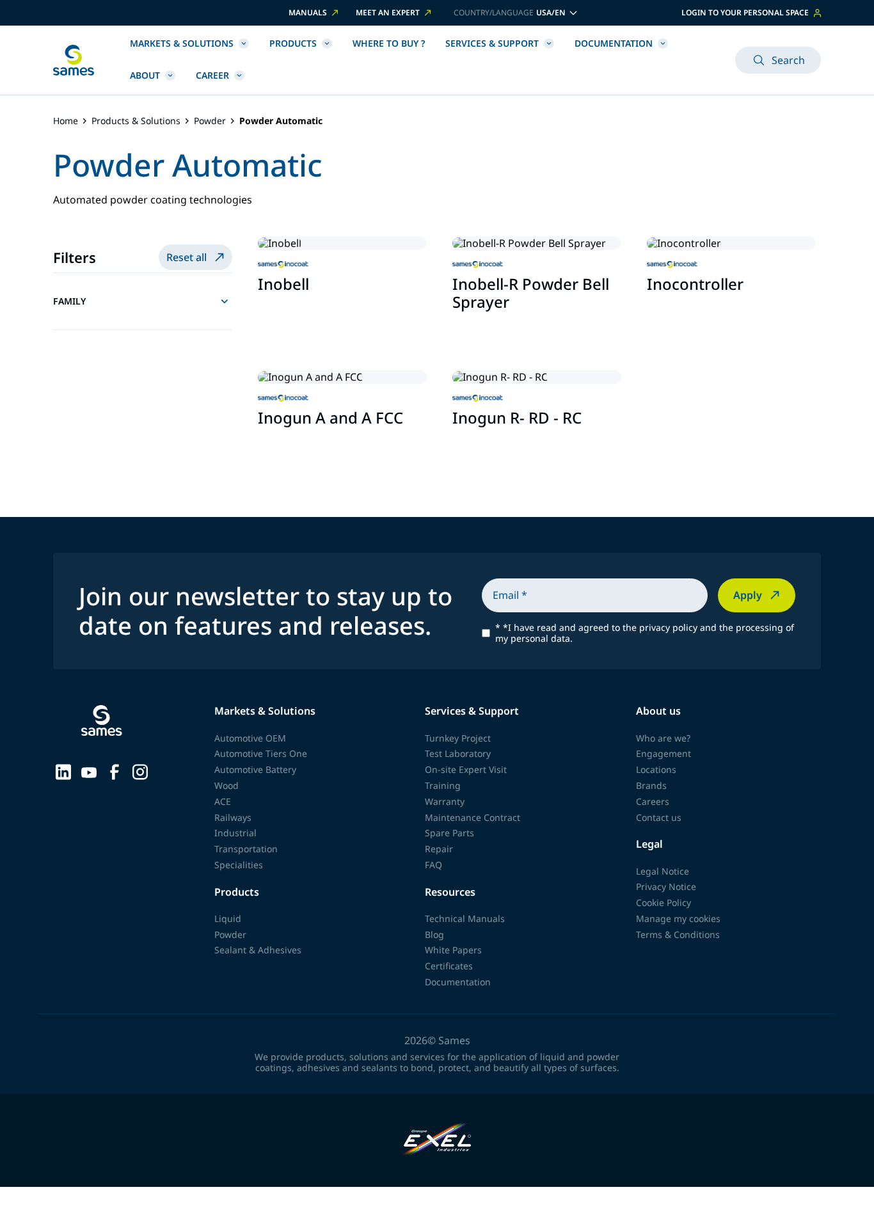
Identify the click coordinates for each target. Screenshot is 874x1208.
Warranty (445, 801)
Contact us (658, 817)
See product (295, 313)
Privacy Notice (666, 886)
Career (212, 75)
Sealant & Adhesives (257, 950)
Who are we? (663, 738)
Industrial (235, 833)
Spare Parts (449, 833)
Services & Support (492, 43)
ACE (222, 801)
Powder (210, 121)
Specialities (238, 865)
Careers (652, 801)
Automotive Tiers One (260, 753)
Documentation (614, 43)
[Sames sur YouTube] (89, 771)
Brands (651, 785)
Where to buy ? (389, 43)
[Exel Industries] (437, 1140)
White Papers (453, 950)
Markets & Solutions (182, 43)
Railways (232, 817)
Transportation (246, 849)
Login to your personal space (745, 12)
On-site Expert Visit (466, 769)
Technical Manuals (465, 918)
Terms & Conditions (678, 934)
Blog (434, 934)
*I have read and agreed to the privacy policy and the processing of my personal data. (644, 633)
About (145, 75)
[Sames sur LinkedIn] (63, 771)
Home (65, 121)
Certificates (449, 966)
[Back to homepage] (73, 60)
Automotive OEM (250, 738)
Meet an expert (388, 13)
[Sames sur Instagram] (140, 771)
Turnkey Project (458, 738)
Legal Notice (662, 871)
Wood (226, 785)
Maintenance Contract (472, 817)
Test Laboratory (458, 753)
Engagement (663, 753)
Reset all (186, 257)
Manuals (308, 13)
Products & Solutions (135, 121)
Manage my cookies (678, 918)
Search (788, 60)
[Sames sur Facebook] (114, 771)
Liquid (227, 918)
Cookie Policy (663, 902)
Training (443, 785)
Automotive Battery (255, 769)
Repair (439, 849)
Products (293, 43)
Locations (656, 769)
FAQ (433, 865)
